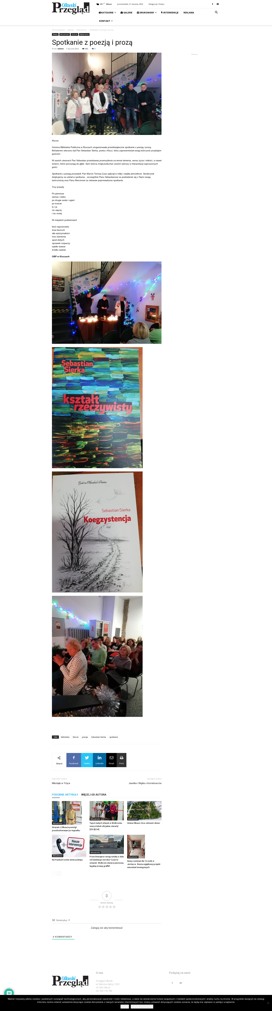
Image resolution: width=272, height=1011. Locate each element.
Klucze (76, 737)
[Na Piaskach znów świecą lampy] (69, 846)
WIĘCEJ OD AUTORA (93, 794)
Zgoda (125, 1006)
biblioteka (65, 737)
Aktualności (81, 30)
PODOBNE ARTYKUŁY (65, 794)
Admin (61, 48)
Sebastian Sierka (98, 737)
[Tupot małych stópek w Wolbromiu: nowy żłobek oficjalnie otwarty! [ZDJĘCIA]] (107, 810)
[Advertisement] (107, 725)
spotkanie (113, 737)
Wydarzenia (84, 34)
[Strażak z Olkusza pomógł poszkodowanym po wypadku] (69, 813)
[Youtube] (217, 4)
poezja (85, 737)
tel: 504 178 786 (104, 990)
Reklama (188, 12)
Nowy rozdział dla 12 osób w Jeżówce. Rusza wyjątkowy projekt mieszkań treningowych (143, 864)
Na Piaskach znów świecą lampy (67, 860)
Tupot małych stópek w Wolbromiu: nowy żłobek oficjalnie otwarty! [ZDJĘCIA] (106, 826)
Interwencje (170, 12)
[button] (216, 12)
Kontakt (104, 20)
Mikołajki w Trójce (61, 783)
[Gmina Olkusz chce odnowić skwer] (144, 810)
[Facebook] (212, 4)
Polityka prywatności (142, 1006)
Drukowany (146, 12)
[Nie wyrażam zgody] (268, 1003)
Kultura (74, 34)
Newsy (71, 30)
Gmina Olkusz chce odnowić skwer (143, 823)
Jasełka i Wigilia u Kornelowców (145, 783)
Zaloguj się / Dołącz (156, 4)
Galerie (127, 12)
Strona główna (58, 30)
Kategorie (107, 12)
